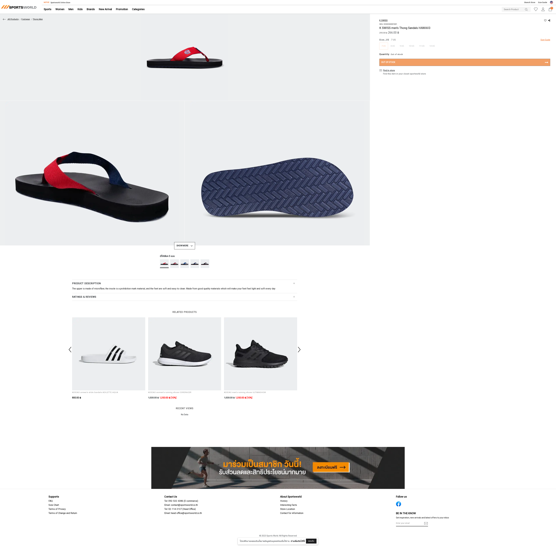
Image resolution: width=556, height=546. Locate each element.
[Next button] (299, 349)
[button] (551, 2)
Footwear (25, 19)
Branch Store (529, 2)
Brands (91, 9)
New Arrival (105, 9)
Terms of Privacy (57, 509)
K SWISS (383, 20)
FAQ (51, 501)
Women (59, 9)
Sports (47, 9)
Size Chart (54, 505)
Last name (257, 537)
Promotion (122, 9)
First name (257, 522)
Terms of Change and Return (63, 513)
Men (71, 9)
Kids (80, 9)
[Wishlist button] (535, 9)
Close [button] (335, 542)
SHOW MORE (182, 245)
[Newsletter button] (426, 523)
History (284, 501)
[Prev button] (70, 349)
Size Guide (542, 2)
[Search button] (528, 9)
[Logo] (18, 7)
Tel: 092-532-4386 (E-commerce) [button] (181, 501)
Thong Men (38, 19)
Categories (138, 9)
